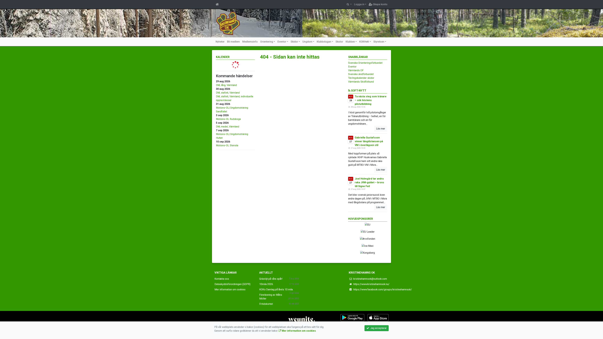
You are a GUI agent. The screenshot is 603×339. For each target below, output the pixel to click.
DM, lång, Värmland (226, 85)
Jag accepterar (378, 328)
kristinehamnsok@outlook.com (370, 278)
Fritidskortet (266, 303)
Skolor (339, 41)
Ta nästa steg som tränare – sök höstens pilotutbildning (370, 100)
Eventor (281, 41)
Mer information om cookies (230, 289)
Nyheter (220, 41)
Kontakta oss (222, 278)
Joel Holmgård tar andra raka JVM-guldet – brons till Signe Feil (369, 182)
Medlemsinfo (250, 41)
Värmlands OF (356, 70)
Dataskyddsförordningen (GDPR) (232, 284)
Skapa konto (379, 4)
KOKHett (364, 41)
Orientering (266, 41)
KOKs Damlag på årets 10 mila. (276, 289)
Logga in (359, 4)
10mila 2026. (266, 284)
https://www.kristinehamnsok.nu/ (371, 284)
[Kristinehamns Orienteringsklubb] (228, 23)
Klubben (350, 41)
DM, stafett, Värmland (228, 92)
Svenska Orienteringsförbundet (365, 62)
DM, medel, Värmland (227, 126)
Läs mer (380, 128)
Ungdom (307, 41)
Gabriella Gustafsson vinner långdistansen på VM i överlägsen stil (369, 141)
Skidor (294, 41)
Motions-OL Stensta (227, 145)
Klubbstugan (324, 41)
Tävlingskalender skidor (361, 77)
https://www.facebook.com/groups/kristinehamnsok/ (382, 289)
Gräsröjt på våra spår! (270, 278)
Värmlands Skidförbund (361, 81)
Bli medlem (233, 41)
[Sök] (349, 4)
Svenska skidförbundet (361, 74)
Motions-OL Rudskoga (228, 119)
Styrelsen (378, 41)
